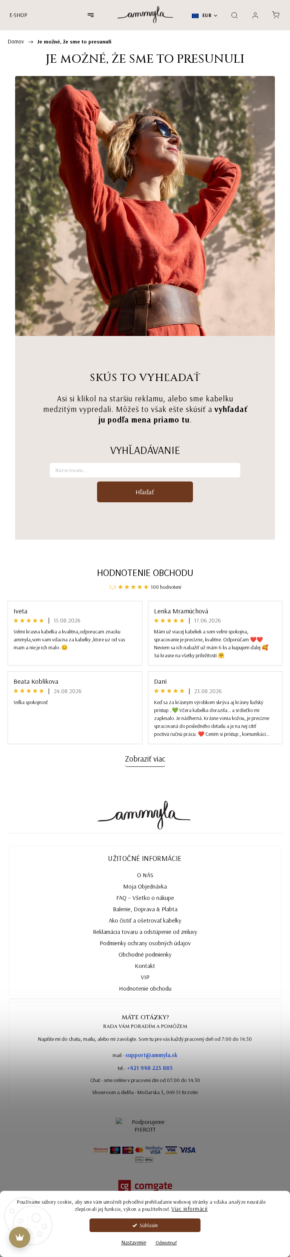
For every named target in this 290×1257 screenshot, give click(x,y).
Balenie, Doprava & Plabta (145, 909)
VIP (145, 977)
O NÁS (145, 875)
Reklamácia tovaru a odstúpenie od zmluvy (145, 931)
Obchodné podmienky (145, 954)
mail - (145, 1055)
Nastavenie (133, 1242)
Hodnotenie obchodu (145, 572)
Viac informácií (189, 1208)
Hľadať (145, 492)
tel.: (145, 1067)
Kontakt (145, 965)
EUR (206, 15)
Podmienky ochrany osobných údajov (145, 943)
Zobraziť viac (145, 758)
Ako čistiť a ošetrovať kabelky (145, 920)
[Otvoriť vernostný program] (19, 1237)
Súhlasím (149, 1225)
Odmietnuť (166, 1242)
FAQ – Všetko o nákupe (145, 897)
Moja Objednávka (145, 886)
